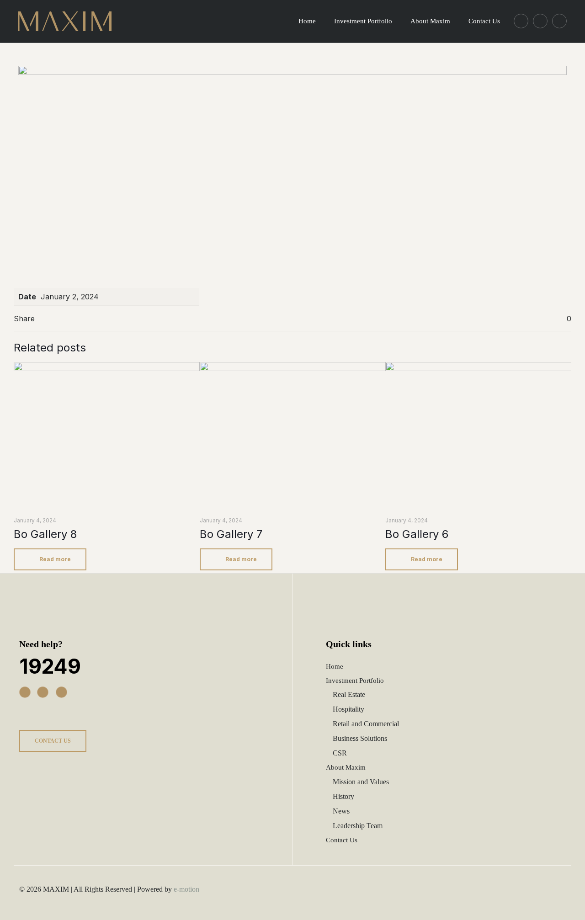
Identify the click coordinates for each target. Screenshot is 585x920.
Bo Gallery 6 (416, 534)
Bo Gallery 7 (231, 534)
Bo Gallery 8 (45, 534)
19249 (50, 666)
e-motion (186, 889)
